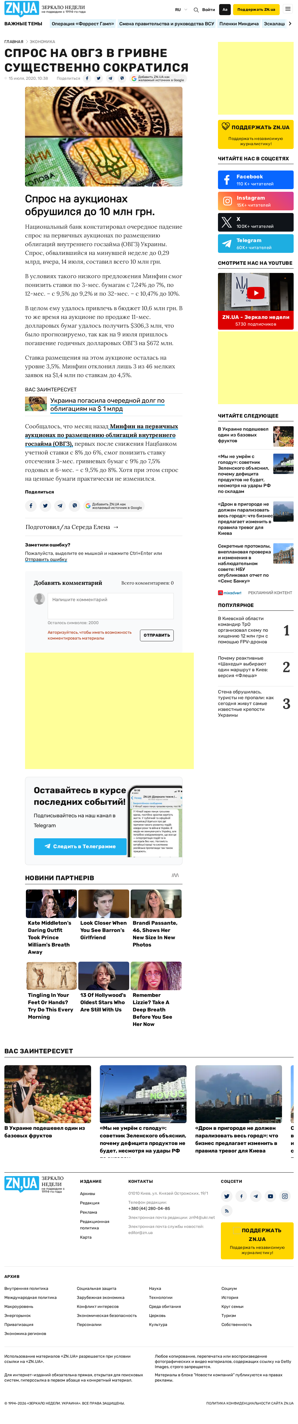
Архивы (87, 1193)
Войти (208, 9)
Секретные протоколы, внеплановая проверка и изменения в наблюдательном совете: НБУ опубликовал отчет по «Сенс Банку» (244, 563)
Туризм (228, 1315)
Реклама (88, 1212)
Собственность (236, 1324)
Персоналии (89, 1324)
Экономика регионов (25, 1333)
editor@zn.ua (140, 1232)
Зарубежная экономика (101, 1297)
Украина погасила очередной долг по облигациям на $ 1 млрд (107, 405)
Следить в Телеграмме (84, 846)
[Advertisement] (109, 711)
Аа (225, 9)
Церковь (157, 1315)
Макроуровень (18, 1306)
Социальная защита (96, 1288)
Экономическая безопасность (107, 1315)
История (229, 1297)
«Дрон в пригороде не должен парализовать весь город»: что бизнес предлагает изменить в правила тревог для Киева (245, 518)
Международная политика (30, 1297)
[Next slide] (289, 24)
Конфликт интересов (98, 1306)
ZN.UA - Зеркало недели (255, 317)
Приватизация (18, 1324)
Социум (229, 1288)
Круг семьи (232, 1306)
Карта (86, 1237)
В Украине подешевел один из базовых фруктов (243, 434)
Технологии (161, 1297)
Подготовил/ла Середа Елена (68, 526)
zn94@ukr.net (202, 1217)
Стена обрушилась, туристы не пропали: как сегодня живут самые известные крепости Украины (246, 703)
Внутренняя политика (26, 1288)
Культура (158, 1324)
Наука (155, 1288)
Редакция (90, 1203)
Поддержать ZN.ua (256, 9)
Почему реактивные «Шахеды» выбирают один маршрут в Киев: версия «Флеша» (243, 666)
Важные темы (23, 24)
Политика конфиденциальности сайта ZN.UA (250, 1403)
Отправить (157, 635)
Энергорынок (17, 1315)
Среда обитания (165, 1306)
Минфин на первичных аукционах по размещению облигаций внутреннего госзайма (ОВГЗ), (101, 434)
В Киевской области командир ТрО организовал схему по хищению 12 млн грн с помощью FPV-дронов (243, 630)
